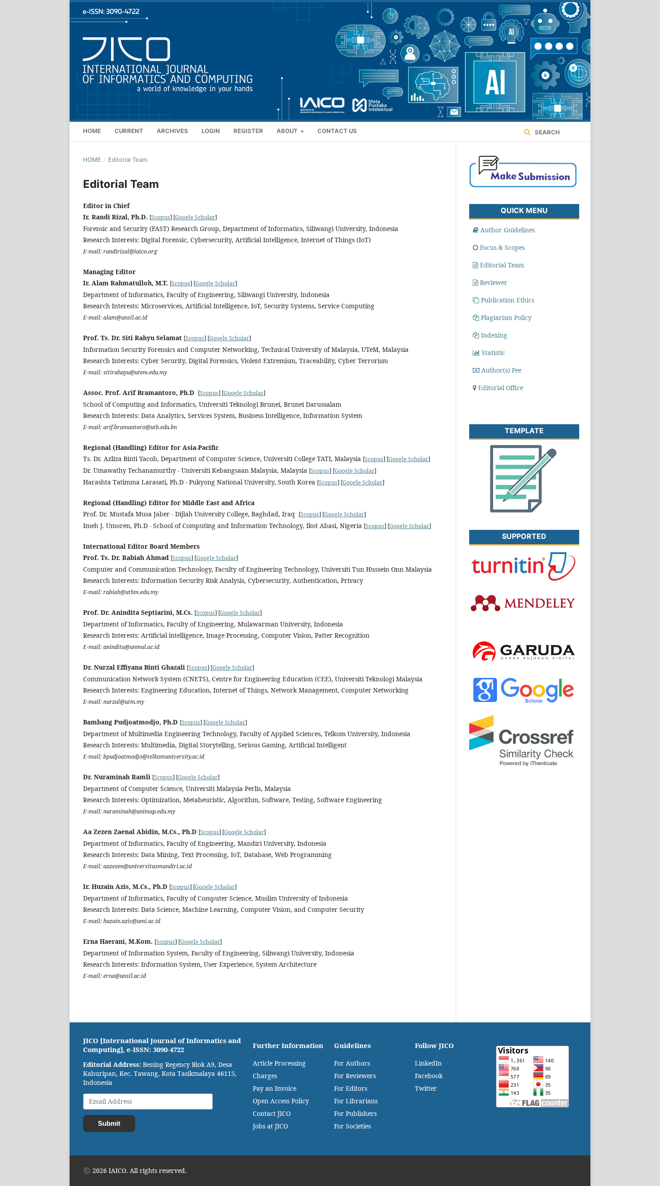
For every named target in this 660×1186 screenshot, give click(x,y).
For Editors (350, 1088)
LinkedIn (428, 1063)
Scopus (160, 217)
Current (128, 130)
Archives (172, 130)
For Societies (352, 1126)
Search (546, 132)
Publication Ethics (507, 300)
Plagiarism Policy (506, 317)
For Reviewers (355, 1075)
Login (211, 130)
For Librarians (356, 1101)
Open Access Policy (281, 1101)
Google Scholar (195, 217)
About (288, 130)
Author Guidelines (507, 230)
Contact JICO (271, 1113)
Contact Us (337, 130)
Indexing (494, 335)
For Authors (352, 1063)
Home (92, 130)
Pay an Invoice (274, 1088)
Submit (109, 1123)
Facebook (429, 1075)
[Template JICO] (523, 510)
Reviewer (493, 282)
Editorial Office (500, 387)
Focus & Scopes (502, 247)
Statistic (493, 352)
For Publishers (355, 1113)
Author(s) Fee (501, 370)
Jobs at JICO (270, 1126)
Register (248, 130)
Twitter (426, 1088)
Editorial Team (502, 265)
